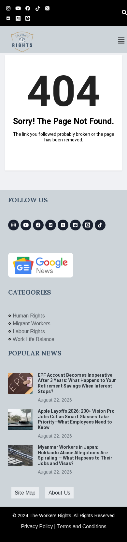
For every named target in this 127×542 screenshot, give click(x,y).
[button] (121, 40)
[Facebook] (28, 8)
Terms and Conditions (81, 526)
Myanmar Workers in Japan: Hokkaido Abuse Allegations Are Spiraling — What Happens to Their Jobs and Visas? (75, 455)
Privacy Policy (37, 526)
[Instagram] (8, 8)
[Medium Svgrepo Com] (18, 18)
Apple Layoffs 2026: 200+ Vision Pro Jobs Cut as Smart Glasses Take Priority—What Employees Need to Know (76, 419)
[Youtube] (18, 8)
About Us (59, 493)
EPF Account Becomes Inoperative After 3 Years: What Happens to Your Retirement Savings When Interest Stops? (77, 383)
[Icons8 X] (47, 8)
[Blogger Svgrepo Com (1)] (28, 18)
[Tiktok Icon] (37, 8)
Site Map (25, 493)
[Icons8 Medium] (50, 225)
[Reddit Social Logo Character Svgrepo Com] (8, 18)
